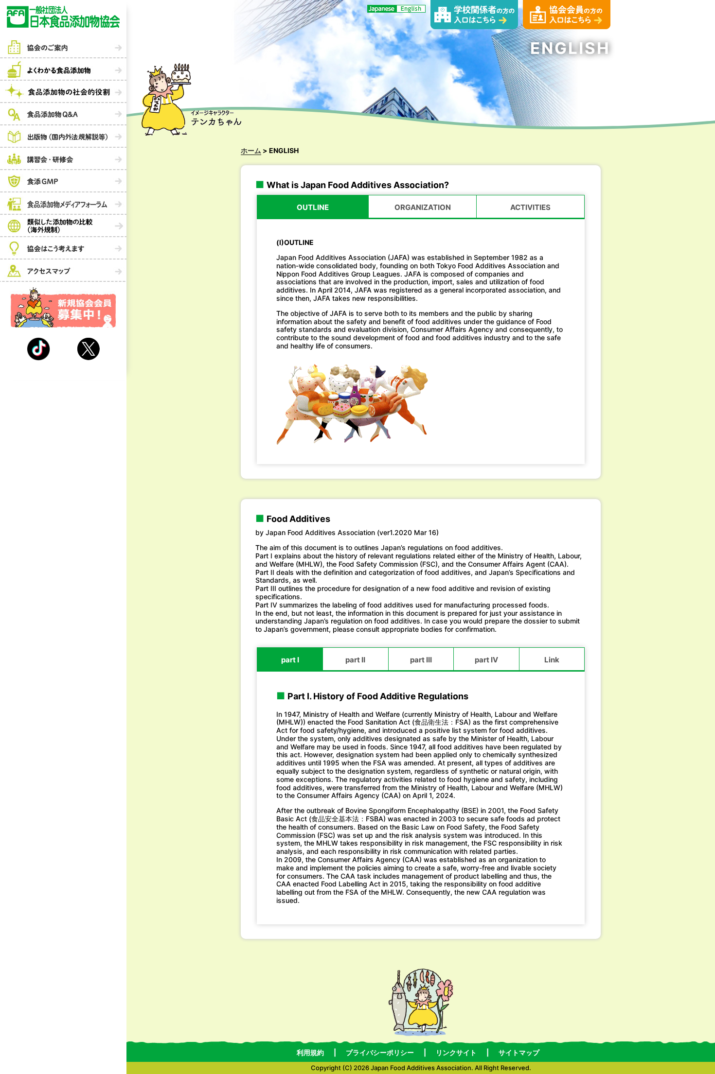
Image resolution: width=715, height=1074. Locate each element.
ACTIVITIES (530, 207)
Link (551, 659)
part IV (486, 659)
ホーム (251, 150)
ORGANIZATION (422, 207)
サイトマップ (519, 1053)
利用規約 (310, 1053)
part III (421, 659)
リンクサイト (456, 1053)
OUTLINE (313, 207)
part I (290, 659)
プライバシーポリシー (380, 1053)
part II (355, 659)
